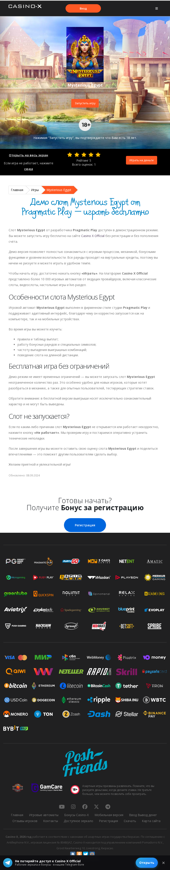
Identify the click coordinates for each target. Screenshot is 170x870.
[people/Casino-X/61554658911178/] (84, 806)
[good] (91, 154)
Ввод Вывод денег (143, 815)
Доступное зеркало (78, 821)
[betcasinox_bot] (107, 806)
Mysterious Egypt (58, 190)
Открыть (146, 863)
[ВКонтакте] (72, 854)
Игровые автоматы (43, 815)
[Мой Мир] (92, 854)
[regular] (83, 154)
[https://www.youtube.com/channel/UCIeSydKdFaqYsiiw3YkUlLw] (61, 806)
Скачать (130, 821)
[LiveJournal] (98, 854)
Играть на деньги (141, 160)
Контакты (50, 821)
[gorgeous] (98, 154)
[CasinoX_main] (96, 806)
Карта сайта (151, 821)
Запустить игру (85, 103)
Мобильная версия (109, 815)
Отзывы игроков (24, 821)
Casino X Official (92, 236)
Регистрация (85, 525)
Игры (35, 190)
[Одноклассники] (79, 854)
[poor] (76, 154)
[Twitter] (85, 854)
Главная (17, 190)
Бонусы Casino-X (76, 815)
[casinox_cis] (73, 806)
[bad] (69, 154)
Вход (83, 8)
